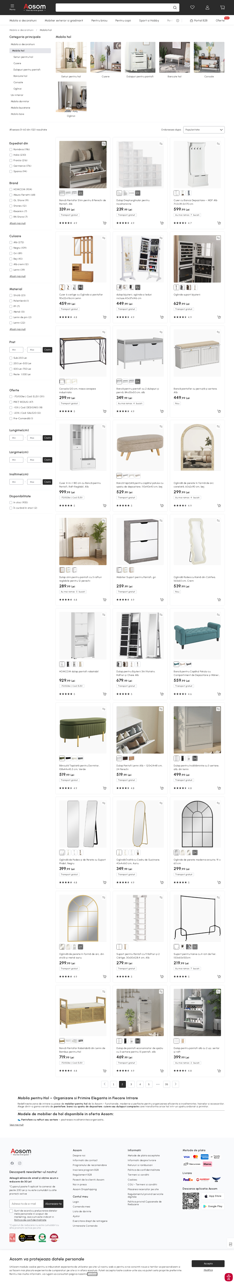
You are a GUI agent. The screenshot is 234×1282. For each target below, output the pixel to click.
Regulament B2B (82, 1174)
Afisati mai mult (18, 223)
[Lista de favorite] (192, 7)
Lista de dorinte (82, 1211)
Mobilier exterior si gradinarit (64, 20)
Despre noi (79, 1155)
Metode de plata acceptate (144, 1155)
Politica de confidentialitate (30, 1220)
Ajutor (76, 1216)
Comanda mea (81, 1206)
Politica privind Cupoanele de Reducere (145, 1203)
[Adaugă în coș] (105, 223)
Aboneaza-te (53, 1203)
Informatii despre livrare (142, 1160)
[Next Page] (175, 1084)
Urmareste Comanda (85, 1225)
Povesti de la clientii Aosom (88, 1179)
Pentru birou (99, 20)
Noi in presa (80, 1184)
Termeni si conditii (138, 1174)
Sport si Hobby (149, 20)
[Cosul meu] (222, 7)
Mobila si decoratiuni (23, 20)
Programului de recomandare (90, 1165)
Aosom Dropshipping (85, 1189)
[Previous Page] (104, 1084)
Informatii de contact (85, 1160)
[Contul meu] (207, 7)
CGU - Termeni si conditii (142, 1184)
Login (76, 1201)
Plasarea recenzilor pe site (143, 1189)
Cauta (47, 349)
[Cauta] (174, 7)
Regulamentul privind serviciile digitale (145, 1195)
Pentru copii (123, 20)
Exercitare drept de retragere (90, 1221)
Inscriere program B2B (86, 1169)
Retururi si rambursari (140, 1165)
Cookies (132, 1179)
